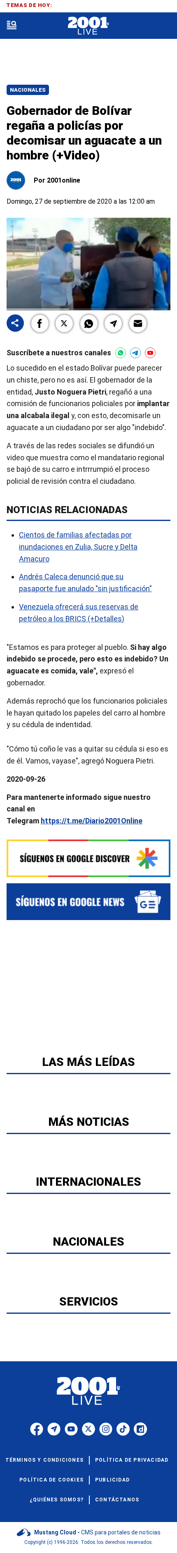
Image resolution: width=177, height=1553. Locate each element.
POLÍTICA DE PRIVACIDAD (131, 1460)
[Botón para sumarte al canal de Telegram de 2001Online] (135, 352)
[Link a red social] (36, 1429)
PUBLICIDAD (112, 1480)
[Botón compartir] (15, 323)
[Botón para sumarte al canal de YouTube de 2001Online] (150, 352)
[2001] (88, 26)
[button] (40, 323)
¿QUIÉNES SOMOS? (57, 1500)
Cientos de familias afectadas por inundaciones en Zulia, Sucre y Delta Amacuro (78, 546)
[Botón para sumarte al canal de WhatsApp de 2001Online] (120, 352)
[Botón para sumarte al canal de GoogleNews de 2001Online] (88, 901)
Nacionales (28, 90)
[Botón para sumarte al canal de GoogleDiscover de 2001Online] (88, 858)
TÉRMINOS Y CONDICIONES (44, 1460)
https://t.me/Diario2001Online (91, 820)
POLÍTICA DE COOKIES (51, 1480)
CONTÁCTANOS (117, 1500)
